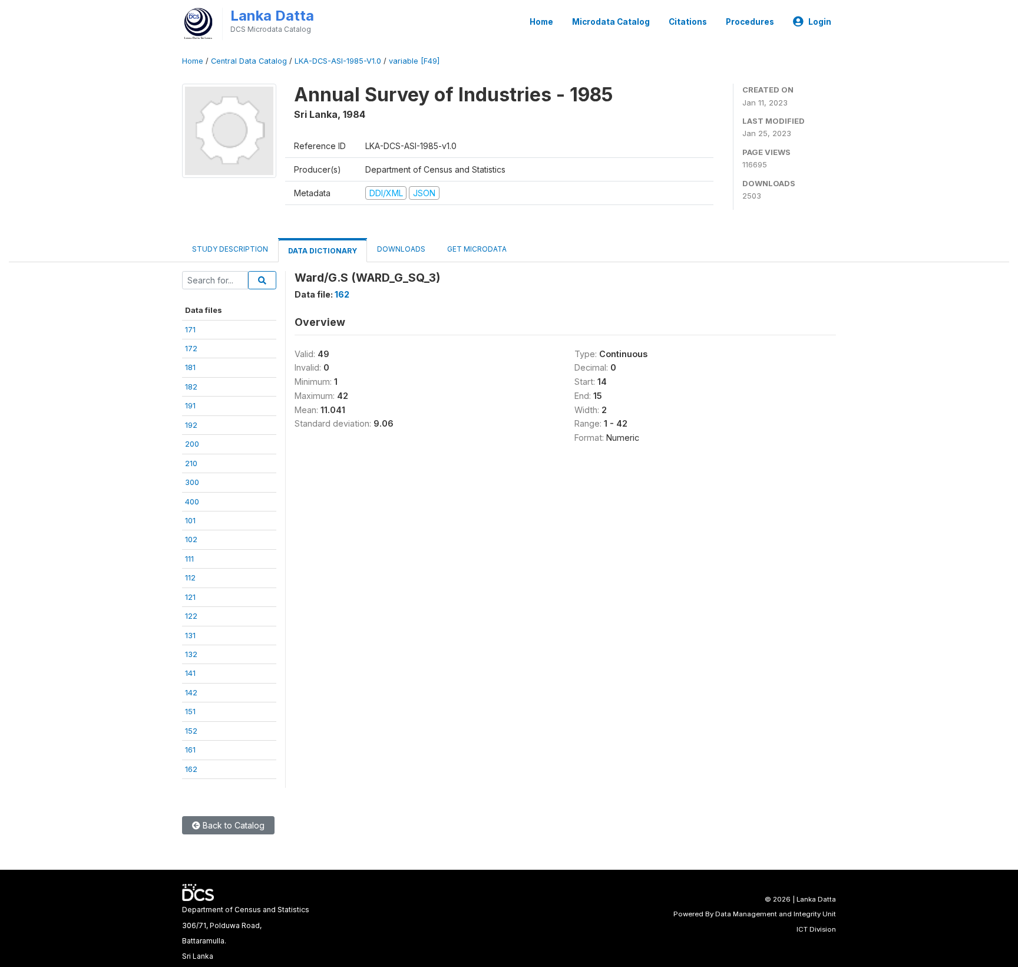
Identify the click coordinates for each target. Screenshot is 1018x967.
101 (190, 520)
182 (191, 386)
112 (190, 577)
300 (192, 482)
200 (192, 443)
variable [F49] (414, 61)
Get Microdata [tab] (476, 249)
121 (190, 597)
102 (191, 539)
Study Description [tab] (230, 249)
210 (191, 463)
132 (191, 654)
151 (190, 711)
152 (191, 730)
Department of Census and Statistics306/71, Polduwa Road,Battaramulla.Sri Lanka (245, 933)
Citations (688, 22)
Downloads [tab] (401, 249)
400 (192, 501)
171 (190, 329)
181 (190, 367)
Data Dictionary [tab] (322, 250)
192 (191, 425)
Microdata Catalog (611, 22)
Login (819, 22)
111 (189, 558)
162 (191, 769)
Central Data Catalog (249, 61)
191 (190, 405)
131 (190, 635)
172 (191, 348)
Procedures (750, 22)
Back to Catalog (232, 825)
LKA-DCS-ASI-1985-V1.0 (338, 61)
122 (191, 616)
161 (190, 749)
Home (541, 22)
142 (191, 692)
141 (190, 673)
